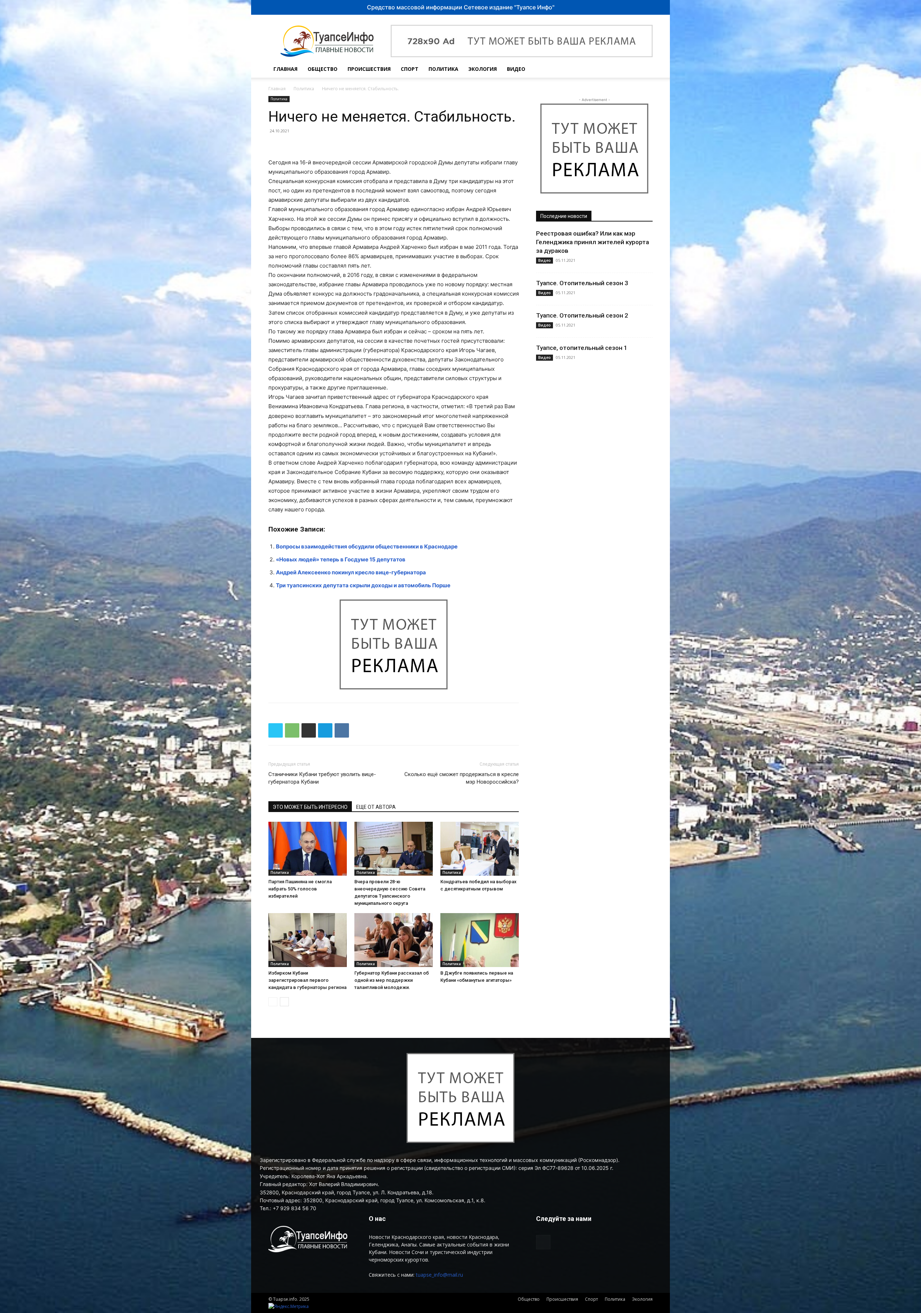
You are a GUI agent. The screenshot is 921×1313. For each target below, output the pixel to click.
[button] (644, 69)
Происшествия (369, 68)
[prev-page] (272, 1001)
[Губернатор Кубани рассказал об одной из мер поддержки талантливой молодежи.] (393, 940)
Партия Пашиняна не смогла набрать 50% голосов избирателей (300, 889)
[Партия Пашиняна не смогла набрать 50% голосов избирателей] (307, 849)
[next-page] (284, 1001)
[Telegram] (325, 730)
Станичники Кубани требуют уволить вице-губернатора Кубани (322, 778)
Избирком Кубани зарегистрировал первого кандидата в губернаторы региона (307, 980)
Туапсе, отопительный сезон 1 (581, 347)
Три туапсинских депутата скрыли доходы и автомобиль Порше (363, 585)
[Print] (308, 730)
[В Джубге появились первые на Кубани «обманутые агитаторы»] (479, 940)
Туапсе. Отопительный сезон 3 (582, 283)
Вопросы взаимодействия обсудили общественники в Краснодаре (367, 546)
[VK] (342, 730)
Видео (516, 68)
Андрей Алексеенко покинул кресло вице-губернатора (351, 572)
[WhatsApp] (292, 730)
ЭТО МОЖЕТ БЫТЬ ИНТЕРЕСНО (310, 807)
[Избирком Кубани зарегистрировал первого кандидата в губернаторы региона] (307, 940)
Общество (322, 68)
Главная (285, 68)
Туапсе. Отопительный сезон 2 (582, 315)
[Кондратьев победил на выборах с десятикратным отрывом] (479, 849)
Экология (482, 68)
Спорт (409, 68)
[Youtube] (628, 69)
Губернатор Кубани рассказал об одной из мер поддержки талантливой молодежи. (391, 980)
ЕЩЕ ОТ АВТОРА (376, 807)
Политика (443, 68)
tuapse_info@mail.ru (439, 1274)
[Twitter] (275, 730)
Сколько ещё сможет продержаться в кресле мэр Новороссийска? (461, 778)
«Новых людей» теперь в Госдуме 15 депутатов (340, 559)
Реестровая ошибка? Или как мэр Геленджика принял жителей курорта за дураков (592, 242)
